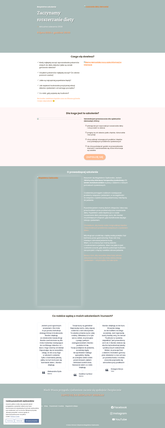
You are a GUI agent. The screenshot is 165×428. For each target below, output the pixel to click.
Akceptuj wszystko (31, 421)
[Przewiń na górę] (163, 424)
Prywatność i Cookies (56, 406)
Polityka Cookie (14, 416)
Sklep (46, 406)
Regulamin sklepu (71, 406)
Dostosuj (10, 421)
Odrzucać (19, 421)
